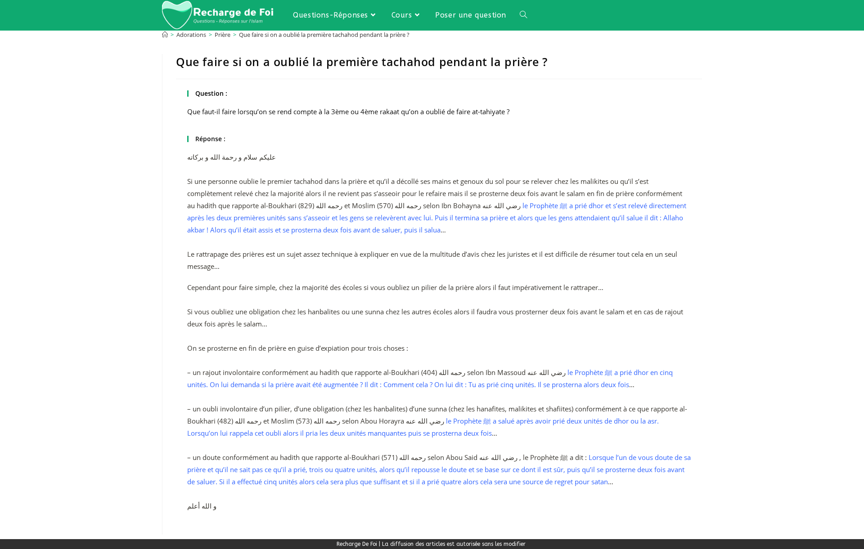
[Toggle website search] (523, 15)
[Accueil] (165, 35)
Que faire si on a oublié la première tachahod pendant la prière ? (324, 35)
